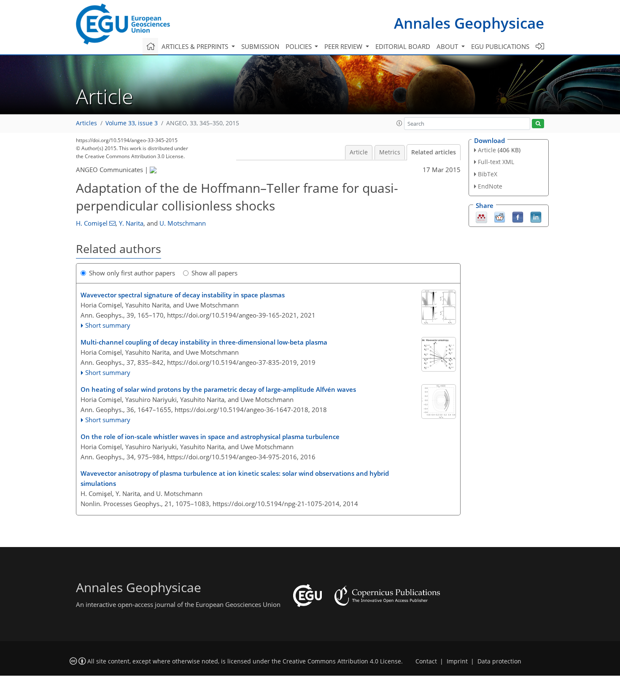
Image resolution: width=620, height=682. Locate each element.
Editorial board (402, 46)
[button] (399, 123)
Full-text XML (496, 162)
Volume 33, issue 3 (131, 123)
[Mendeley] (481, 216)
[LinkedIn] (536, 216)
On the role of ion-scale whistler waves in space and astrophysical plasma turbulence (210, 436)
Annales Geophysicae (469, 23)
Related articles (433, 152)
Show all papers (214, 273)
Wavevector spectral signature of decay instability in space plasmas (183, 295)
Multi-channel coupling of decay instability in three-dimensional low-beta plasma (204, 342)
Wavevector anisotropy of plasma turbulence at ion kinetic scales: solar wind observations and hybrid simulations (235, 478)
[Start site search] (538, 124)
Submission (260, 46)
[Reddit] (499, 216)
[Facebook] (517, 216)
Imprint (457, 661)
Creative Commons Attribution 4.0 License (342, 661)
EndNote (490, 186)
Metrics (389, 152)
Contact (426, 661)
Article (359, 152)
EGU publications (500, 46)
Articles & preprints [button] (196, 46)
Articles (86, 123)
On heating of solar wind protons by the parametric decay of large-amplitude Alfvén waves (218, 389)
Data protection (499, 661)
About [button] (448, 46)
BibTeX (487, 174)
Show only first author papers (132, 273)
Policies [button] (299, 46)
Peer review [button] (344, 46)
